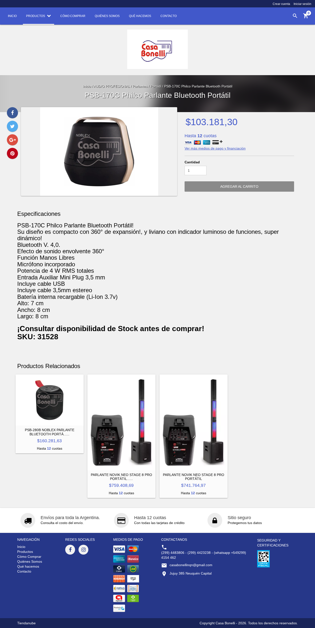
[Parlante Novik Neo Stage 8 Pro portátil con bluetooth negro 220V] (121, 422)
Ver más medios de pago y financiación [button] (215, 148)
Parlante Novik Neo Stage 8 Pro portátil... (121, 477)
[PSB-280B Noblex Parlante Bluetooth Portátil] (50, 399)
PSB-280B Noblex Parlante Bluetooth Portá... (49, 432)
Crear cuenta (281, 4)
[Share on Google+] (12, 139)
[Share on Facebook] (12, 112)
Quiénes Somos (29, 561)
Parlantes (140, 86)
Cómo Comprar (29, 557)
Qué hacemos (28, 566)
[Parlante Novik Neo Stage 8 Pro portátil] (193, 422)
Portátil (155, 86)
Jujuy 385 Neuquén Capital (191, 573)
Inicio (87, 86)
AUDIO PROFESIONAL (112, 86)
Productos (25, 552)
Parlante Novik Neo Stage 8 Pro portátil (193, 477)
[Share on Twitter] (12, 126)
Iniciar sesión (302, 4)
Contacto (24, 571)
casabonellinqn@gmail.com (191, 565)
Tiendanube (26, 623)
